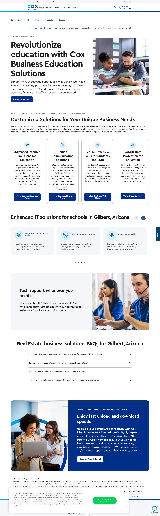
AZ (28, 20)
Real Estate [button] (118, 28)
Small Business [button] (45, 8)
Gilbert (37, 20)
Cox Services (16, 20)
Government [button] (60, 28)
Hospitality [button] (86, 28)
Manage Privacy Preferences (104, 501)
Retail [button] (128, 28)
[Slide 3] (81, 262)
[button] (115, 7)
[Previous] (136, 218)
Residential (31, 1)
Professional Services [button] (102, 28)
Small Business (41, 1)
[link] (22, 99)
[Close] (124, 491)
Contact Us (127, 1)
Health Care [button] (73, 28)
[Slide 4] (84, 262)
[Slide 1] (76, 262)
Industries (49, 20)
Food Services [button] (46, 28)
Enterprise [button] (59, 8)
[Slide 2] (78, 262)
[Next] (143, 218)
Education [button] (33, 28)
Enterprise (52, 1)
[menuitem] (46, 8)
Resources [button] (72, 8)
